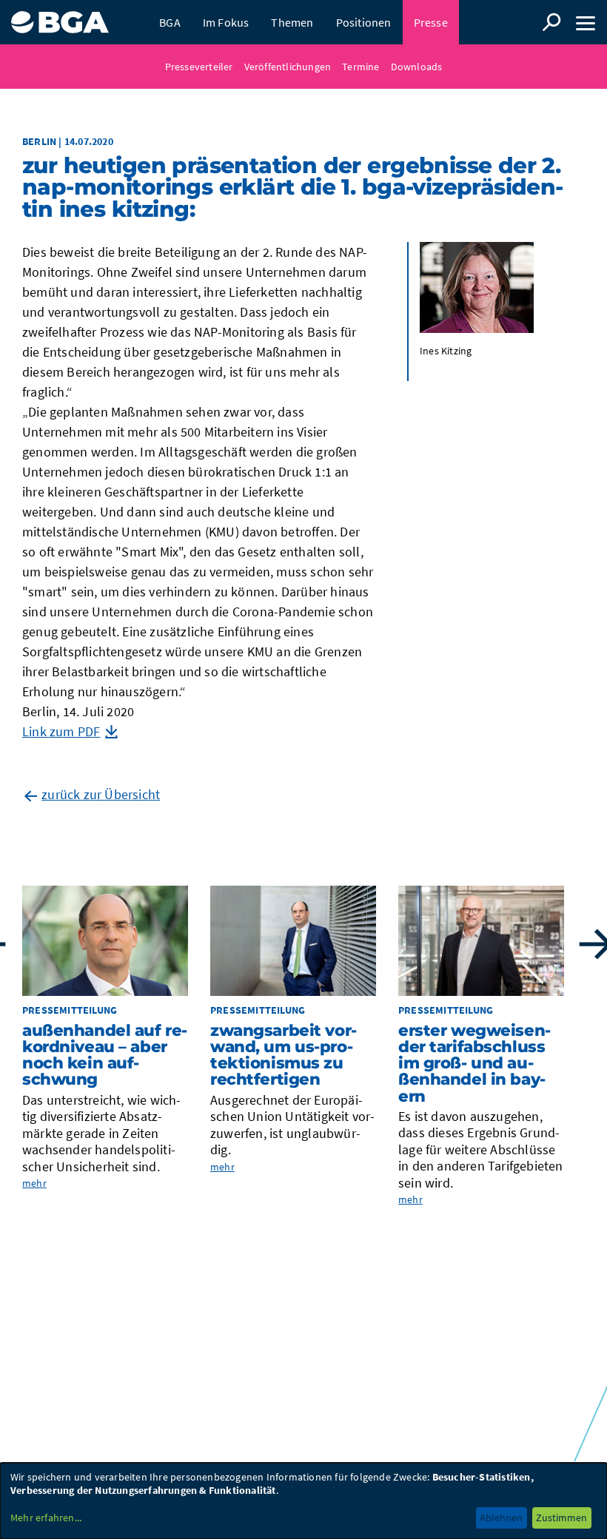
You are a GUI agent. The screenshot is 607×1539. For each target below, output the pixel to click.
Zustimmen (561, 1517)
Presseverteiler (199, 66)
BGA (170, 22)
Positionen (364, 22)
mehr (34, 1183)
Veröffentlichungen (288, 66)
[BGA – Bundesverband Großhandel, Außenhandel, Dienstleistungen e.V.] (60, 16)
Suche (551, 22)
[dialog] (303, 1501)
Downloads (417, 66)
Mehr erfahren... (45, 1517)
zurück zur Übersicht (100, 794)
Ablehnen (501, 1517)
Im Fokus (226, 22)
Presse (431, 22)
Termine (360, 66)
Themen (292, 22)
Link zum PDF (61, 731)
